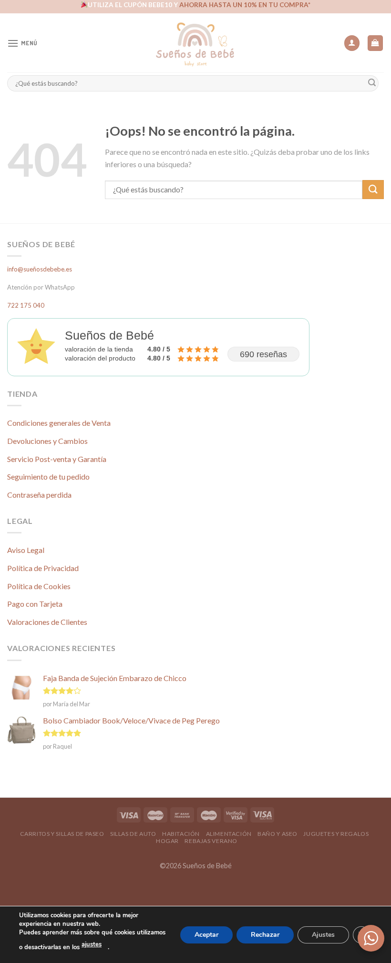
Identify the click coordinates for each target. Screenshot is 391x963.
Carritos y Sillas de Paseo (62, 833)
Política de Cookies (39, 586)
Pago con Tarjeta (34, 603)
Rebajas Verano (211, 840)
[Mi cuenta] (352, 43)
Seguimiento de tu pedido (48, 476)
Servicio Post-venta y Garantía (56, 458)
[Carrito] (375, 43)
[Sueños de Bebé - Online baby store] (195, 42)
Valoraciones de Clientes (47, 621)
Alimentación (229, 833)
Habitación (181, 833)
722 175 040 (25, 305)
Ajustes (323, 934)
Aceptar (206, 934)
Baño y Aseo (277, 833)
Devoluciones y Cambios (47, 440)
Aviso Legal (25, 549)
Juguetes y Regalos (336, 833)
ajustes (92, 944)
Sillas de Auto (133, 833)
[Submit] (372, 83)
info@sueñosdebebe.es (39, 269)
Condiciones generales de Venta (59, 422)
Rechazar (265, 934)
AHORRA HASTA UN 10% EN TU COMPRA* (244, 5)
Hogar (167, 840)
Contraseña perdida (39, 494)
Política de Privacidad (43, 567)
